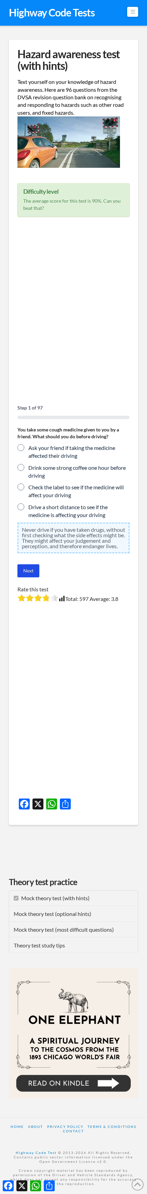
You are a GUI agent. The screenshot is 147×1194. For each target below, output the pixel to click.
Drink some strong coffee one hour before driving (77, 471)
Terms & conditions (112, 1126)
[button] (132, 12)
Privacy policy (65, 1126)
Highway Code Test (36, 1153)
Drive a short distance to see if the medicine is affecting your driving (68, 511)
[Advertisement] (73, 315)
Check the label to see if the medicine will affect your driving (76, 491)
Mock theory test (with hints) (55, 898)
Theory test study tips (39, 945)
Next (28, 571)
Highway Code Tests (52, 12)
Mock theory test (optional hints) (52, 913)
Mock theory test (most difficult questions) (64, 929)
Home (17, 1126)
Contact (73, 1131)
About (35, 1126)
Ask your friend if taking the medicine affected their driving (71, 451)
